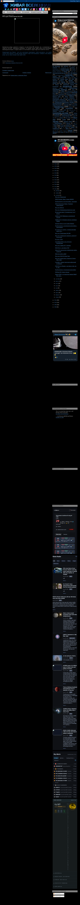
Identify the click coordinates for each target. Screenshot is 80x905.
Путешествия (74, 104)
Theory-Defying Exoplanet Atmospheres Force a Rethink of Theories (70, 688)
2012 (55, 188)
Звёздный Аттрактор (58, 80)
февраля (58, 294)
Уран (54, 117)
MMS (61, 130)
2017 (55, 177)
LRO (53, 130)
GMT (61, 127)
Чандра (55, 121)
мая (57, 288)
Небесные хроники (70, 94)
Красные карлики (58, 88)
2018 (55, 175)
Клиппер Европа (73, 83)
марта (57, 292)
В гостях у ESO (59, 239)
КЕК (60, 83)
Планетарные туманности (10, 62)
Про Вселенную (57, 103)
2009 (55, 304)
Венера (65, 71)
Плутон (74, 99)
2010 (55, 302)
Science (63, 560)
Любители (55, 91)
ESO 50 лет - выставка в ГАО (62, 247)
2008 (55, 307)
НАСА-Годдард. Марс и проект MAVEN (64, 199)
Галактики (69, 75)
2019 (55, 173)
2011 (55, 300)
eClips (67, 124)
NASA (70, 130)
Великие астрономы (57, 71)
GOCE (66, 127)
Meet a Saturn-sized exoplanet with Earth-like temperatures (70, 614)
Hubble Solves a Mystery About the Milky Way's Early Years (69, 710)
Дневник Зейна (64, 79)
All (54, 560)
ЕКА (73, 79)
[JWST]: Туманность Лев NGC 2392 (69, 635)
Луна (73, 89)
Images (74, 560)
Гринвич (69, 77)
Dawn (64, 124)
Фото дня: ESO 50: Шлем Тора (62, 256)
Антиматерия (63, 67)
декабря (58, 190)
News (58, 560)
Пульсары (66, 105)
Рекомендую (59, 107)
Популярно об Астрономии (59, 100)
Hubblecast (56, 128)
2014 (55, 184)
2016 (55, 179)
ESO (55, 126)
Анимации (55, 67)
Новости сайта (57, 96)
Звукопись (55, 82)
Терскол (74, 115)
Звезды (70, 80)
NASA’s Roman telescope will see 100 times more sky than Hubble (64, 597)
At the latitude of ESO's (69, 656)
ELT (71, 124)
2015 (55, 182)
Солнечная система (60, 113)
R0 (58, 811)
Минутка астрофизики (65, 92)
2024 (55, 168)
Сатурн (57, 108)
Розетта (70, 106)
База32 (73, 68)
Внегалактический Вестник (59, 73)
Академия (73, 66)
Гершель (55, 76)
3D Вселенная (56, 66)
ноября (57, 193)
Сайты (76, 106)
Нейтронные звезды (57, 95)
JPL (63, 128)
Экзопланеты (58, 123)
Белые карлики (65, 70)
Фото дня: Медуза (59, 207)
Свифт (64, 109)
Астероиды (72, 67)
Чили (76, 121)
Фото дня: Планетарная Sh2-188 (12, 16)
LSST (57, 130)
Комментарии (57, 896)
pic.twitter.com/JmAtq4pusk (62, 413)
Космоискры (55, 86)
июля (57, 283)
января (57, 297)
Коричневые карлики (68, 84)
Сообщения (57, 893)
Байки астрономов (56, 70)
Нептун (65, 95)
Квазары (55, 83)
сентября (58, 278)
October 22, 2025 (60, 417)
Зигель (63, 82)
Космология (67, 86)
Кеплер (65, 83)
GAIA (55, 127)
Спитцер (57, 114)
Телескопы (56, 115)
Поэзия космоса (73, 100)
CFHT (21, 62)
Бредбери (74, 70)
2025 (55, 166)
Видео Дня (73, 71)
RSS (76, 556)
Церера (73, 119)
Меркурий (69, 91)
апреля (57, 290)
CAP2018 (55, 124)
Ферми (61, 117)
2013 (55, 186)
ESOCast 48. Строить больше (62, 272)
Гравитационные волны (68, 76)
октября (58, 195)
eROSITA (75, 124)
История (71, 82)
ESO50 (61, 126)
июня (57, 285)
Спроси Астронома (67, 114)
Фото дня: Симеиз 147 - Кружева (63, 245)
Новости (71, 95)
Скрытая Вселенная (58, 111)
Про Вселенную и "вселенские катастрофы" (65, 269)
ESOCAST (69, 126)
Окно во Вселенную (68, 98)
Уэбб (57, 117)
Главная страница (26, 72)
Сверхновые (69, 108)
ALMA (74, 123)
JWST (67, 128)
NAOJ (65, 130)
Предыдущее (48, 72)
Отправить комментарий (8, 70)
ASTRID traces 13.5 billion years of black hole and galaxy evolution (70, 667)
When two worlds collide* (60, 254)
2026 (55, 164)
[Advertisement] (26, 87)
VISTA (71, 132)
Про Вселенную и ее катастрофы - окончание (66, 201)
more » (64, 580)
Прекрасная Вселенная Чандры (64, 102)
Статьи (75, 114)
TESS (66, 132)
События (72, 111)
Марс (62, 91)
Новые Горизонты (69, 96)
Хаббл (64, 119)
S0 (61, 811)
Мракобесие (61, 94)
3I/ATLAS (66, 66)
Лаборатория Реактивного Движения (65, 88)
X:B (64, 811)
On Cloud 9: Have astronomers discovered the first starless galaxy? (69, 585)
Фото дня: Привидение (60, 197)
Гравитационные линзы (58, 77)
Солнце (75, 113)
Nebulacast (55, 132)
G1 (55, 811)
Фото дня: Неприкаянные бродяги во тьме (65, 209)
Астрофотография (64, 69)
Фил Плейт (68, 117)
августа (57, 281)
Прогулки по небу (68, 103)
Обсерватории (56, 98)
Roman (61, 132)
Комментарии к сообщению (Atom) (19, 75)
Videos (69, 560)
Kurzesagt (74, 128)
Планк (69, 99)
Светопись (56, 109)
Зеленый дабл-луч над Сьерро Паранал (64, 223)
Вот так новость (72, 73)
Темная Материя (66, 115)
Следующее (5, 72)
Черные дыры (68, 121)
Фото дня (18, 62)
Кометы (57, 84)
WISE (54, 133)
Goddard (73, 127)
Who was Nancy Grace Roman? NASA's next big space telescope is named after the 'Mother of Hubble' (70, 571)
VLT (75, 132)
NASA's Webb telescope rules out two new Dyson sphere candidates (70, 732)
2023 (55, 170)
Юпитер (68, 123)
